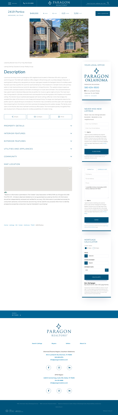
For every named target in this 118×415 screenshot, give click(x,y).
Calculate (96, 277)
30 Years (89, 248)
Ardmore (27, 225)
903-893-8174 (59, 357)
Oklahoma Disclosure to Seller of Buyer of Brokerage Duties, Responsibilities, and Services (79, 403)
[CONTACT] (103, 13)
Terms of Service (92, 227)
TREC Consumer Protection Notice (48, 403)
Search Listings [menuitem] (37, 343)
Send (96, 220)
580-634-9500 (91, 87)
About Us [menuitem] (83, 343)
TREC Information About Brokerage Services (27, 403)
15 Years (97, 248)
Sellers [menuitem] (68, 343)
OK (16, 225)
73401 (32, 225)
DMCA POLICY (59, 407)
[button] (108, 3)
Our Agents (94, 95)
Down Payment (89, 260)
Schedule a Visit (102, 169)
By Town (15, 315)
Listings (11, 225)
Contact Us (87, 95)
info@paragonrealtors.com (59, 360)
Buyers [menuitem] (54, 343)
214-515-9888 (29, 3)
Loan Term (88, 245)
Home (6, 225)
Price (86, 252)
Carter (21, 225)
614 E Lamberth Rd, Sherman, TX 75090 (59, 355)
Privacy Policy (107, 411)
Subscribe (96, 151)
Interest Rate (89, 267)
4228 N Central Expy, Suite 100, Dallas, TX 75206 (58, 378)
